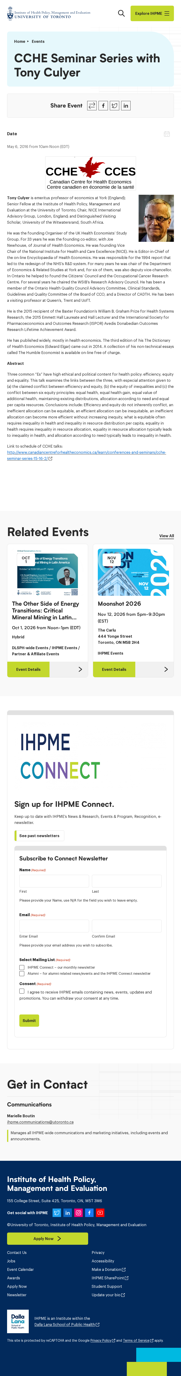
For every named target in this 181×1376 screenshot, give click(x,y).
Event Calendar (20, 1269)
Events (38, 41)
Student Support (107, 1286)
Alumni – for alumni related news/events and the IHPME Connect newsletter (89, 973)
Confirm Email (103, 936)
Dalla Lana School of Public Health (64, 1324)
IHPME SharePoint (108, 1278)
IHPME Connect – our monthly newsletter (61, 967)
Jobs (11, 1261)
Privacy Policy (100, 1340)
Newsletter (16, 1295)
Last (95, 891)
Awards (13, 1278)
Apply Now (17, 1286)
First (23, 891)
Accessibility (103, 1261)
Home (19, 41)
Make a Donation (106, 1269)
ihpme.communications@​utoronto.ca (40, 1122)
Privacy (98, 1252)
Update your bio (106, 1295)
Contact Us (17, 1252)
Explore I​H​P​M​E (148, 13)
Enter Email (28, 936)
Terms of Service (136, 1340)
